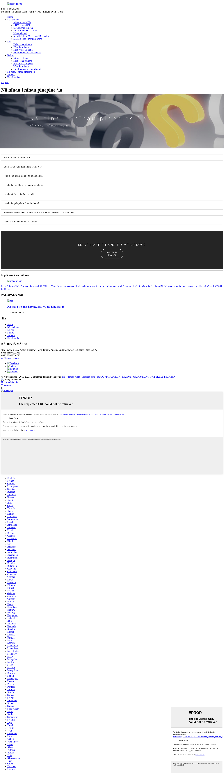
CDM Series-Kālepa (23, 25)
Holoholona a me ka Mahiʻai (27, 52)
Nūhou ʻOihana (20, 58)
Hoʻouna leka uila (9, 382)
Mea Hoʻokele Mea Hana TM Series (31, 36)
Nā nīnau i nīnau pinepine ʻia (21, 71)
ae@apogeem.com (10, 358)
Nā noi (10, 330)
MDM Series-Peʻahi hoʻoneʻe (27, 39)
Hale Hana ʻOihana (22, 44)
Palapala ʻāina (88, 376)
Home (10, 17)
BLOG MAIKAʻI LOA (108, 376)
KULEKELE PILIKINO (162, 376)
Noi (9, 41)
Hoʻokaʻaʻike (13, 77)
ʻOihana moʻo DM (22, 22)
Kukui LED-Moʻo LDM (25, 30)
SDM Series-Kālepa (23, 28)
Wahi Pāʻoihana (21, 47)
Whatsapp (6, 385)
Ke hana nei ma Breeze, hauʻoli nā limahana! (35, 306)
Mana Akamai (20, 33)
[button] (112, 253)
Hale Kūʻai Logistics (23, 50)
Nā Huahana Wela (71, 376)
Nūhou (10, 55)
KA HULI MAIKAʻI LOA (135, 376)
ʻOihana (11, 74)
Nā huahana (13, 19)
